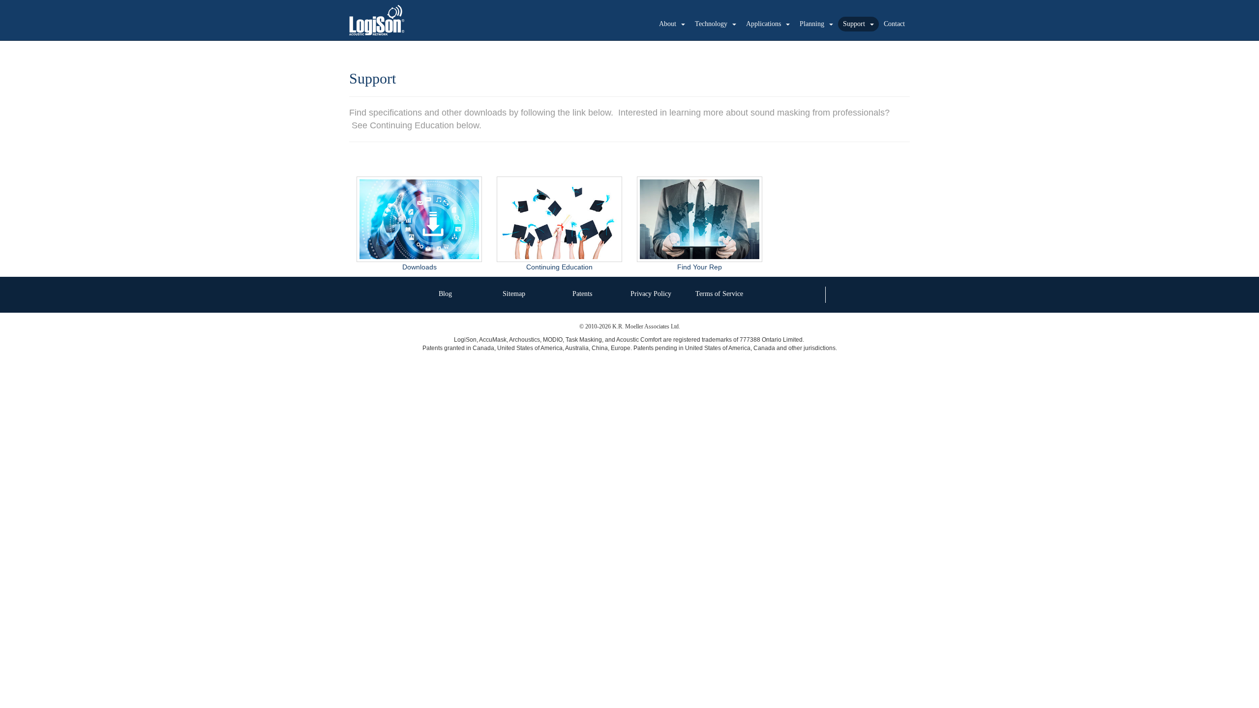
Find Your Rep (699, 267)
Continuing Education (559, 267)
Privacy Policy (650, 293)
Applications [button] (763, 24)
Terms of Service (719, 293)
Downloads (419, 267)
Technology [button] (711, 24)
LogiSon (377, 20)
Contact (894, 24)
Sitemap (514, 293)
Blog (445, 293)
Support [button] (854, 24)
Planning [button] (812, 24)
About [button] (667, 24)
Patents (582, 293)
